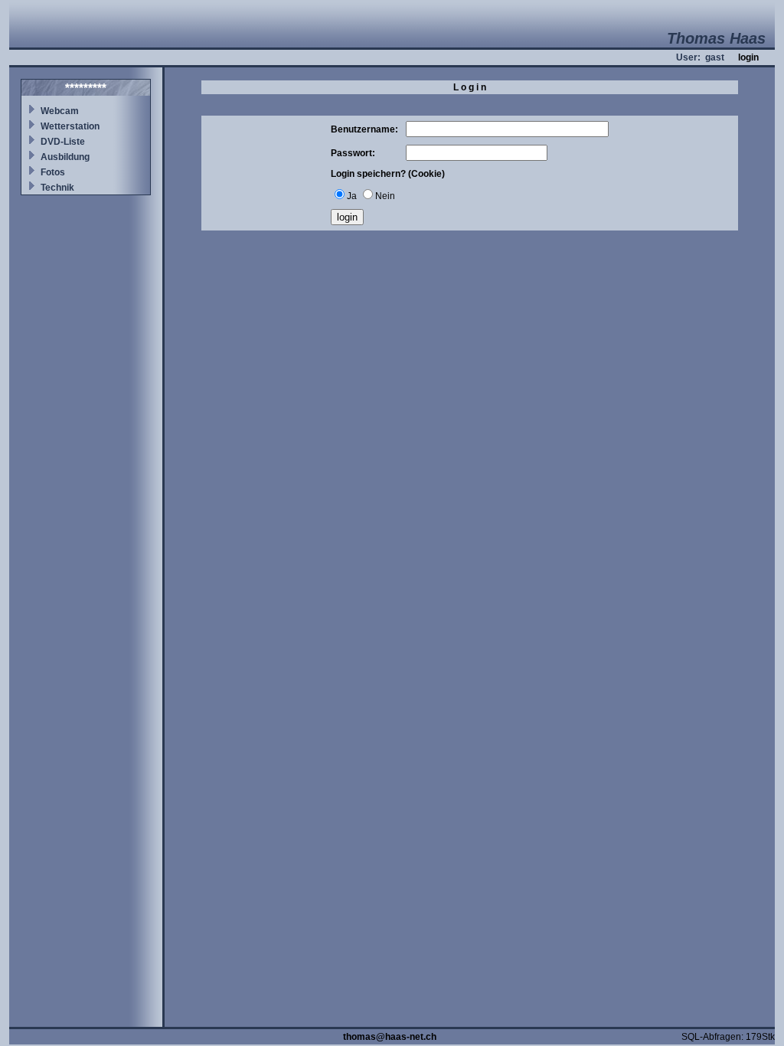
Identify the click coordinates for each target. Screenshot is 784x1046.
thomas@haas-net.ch (389, 1036)
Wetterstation (70, 126)
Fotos (53, 172)
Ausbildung (65, 157)
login (748, 57)
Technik (57, 187)
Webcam (60, 111)
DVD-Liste (63, 141)
